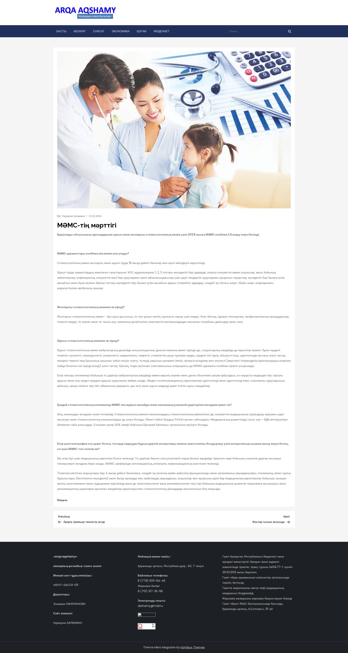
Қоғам (141, 31)
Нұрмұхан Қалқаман (73, 216)
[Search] (289, 31)
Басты (61, 31)
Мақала (62, 500)
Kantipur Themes (193, 647)
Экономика (120, 31)
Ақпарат (80, 31)
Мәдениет (162, 31)
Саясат (98, 31)
